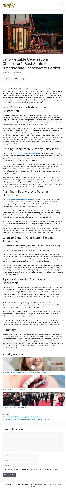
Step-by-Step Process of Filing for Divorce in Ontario (23, 417)
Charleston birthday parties (30, 153)
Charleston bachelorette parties (21, 199)
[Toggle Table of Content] (21, 78)
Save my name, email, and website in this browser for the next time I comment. (31, 469)
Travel (7, 414)
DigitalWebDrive (41, 484)
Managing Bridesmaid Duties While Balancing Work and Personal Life (29, 419)
